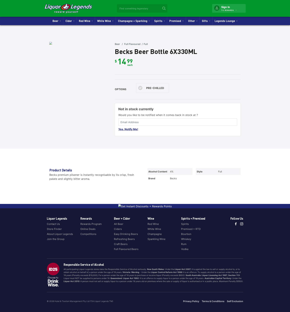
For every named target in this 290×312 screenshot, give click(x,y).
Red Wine (85, 21)
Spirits (159, 21)
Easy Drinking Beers (126, 234)
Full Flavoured (132, 44)
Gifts (205, 21)
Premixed (175, 21)
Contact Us (53, 224)
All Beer (118, 224)
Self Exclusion (235, 301)
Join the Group (55, 239)
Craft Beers (121, 244)
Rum (183, 244)
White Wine (104, 21)
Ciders (118, 229)
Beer (56, 21)
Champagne (155, 234)
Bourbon (186, 234)
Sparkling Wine (156, 239)
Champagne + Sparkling (133, 21)
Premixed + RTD (191, 229)
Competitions (88, 234)
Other (192, 21)
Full (146, 44)
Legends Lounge (225, 21)
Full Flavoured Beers (126, 249)
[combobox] (142, 8)
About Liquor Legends (60, 234)
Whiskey (186, 239)
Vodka (184, 249)
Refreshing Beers (124, 239)
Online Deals (87, 229)
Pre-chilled (155, 88)
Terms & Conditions (213, 301)
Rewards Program (91, 224)
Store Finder (54, 229)
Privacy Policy (191, 301)
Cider (69, 21)
